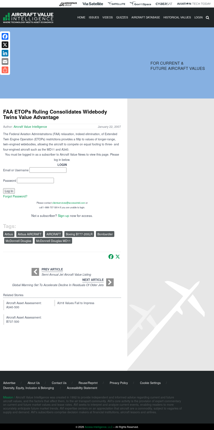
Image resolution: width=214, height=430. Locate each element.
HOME (81, 17)
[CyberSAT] (164, 4)
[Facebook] (111, 256)
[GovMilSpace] (140, 3)
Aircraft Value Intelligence (30, 126)
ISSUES (94, 17)
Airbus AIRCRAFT (30, 234)
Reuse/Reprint (88, 383)
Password (9, 180)
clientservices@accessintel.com (68, 202)
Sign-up (63, 215)
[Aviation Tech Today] (194, 4)
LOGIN (198, 17)
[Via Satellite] (93, 3)
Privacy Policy (119, 383)
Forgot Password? (15, 196)
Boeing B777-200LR (79, 234)
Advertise (9, 383)
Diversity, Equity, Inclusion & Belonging (28, 388)
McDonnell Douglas (18, 241)
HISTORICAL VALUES (177, 17)
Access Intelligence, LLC (99, 427)
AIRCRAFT (53, 234)
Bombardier (105, 234)
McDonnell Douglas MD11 (53, 241)
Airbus (9, 234)
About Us (34, 383)
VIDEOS (107, 17)
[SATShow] (116, 4)
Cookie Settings (150, 383)
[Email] (5, 61)
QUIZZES (122, 17)
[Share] (5, 70)
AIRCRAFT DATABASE (145, 17)
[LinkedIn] (5, 53)
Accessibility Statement (82, 388)
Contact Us (59, 383)
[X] (117, 256)
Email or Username (16, 170)
